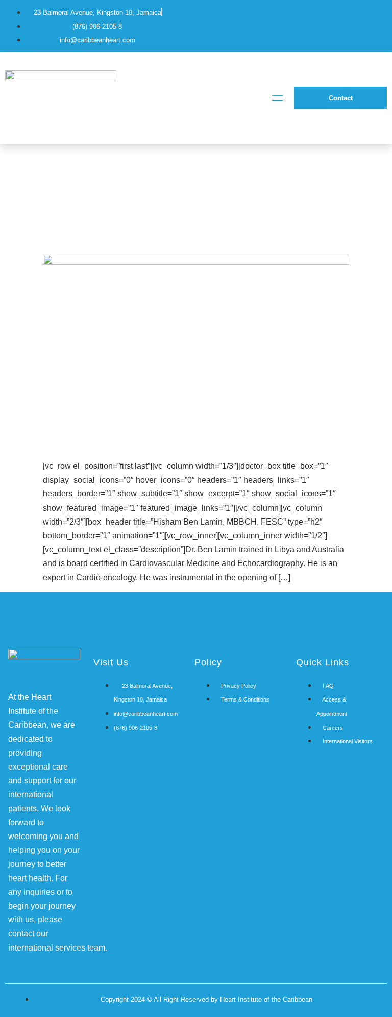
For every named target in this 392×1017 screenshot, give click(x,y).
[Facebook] (332, 24)
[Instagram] (370, 24)
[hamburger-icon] (277, 98)
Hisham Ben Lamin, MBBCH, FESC (178, 237)
